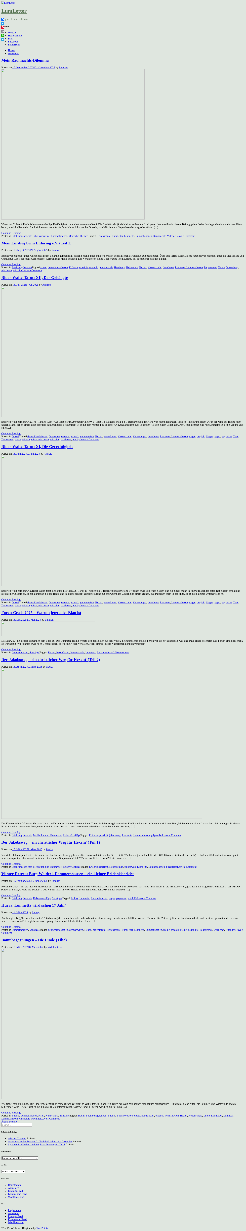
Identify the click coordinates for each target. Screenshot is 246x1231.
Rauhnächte (159, 236)
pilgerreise (156, 835)
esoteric (65, 436)
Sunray (55, 250)
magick (200, 436)
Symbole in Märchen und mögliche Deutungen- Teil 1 (36, 1144)
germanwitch (106, 267)
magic (192, 436)
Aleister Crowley (17, 1138)
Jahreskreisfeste (41, 236)
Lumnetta (129, 236)
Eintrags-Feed (15, 1191)
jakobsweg (115, 835)
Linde (206, 1115)
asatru (43, 267)
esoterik (93, 267)
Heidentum (132, 267)
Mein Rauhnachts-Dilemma (25, 60)
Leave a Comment (185, 236)
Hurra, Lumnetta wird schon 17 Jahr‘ (33, 905)
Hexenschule (15, 35)
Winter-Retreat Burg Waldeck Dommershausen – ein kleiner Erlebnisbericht (67, 874)
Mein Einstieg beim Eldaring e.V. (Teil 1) (36, 243)
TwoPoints (42, 1228)
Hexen (142, 267)
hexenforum (110, 436)
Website (12, 32)
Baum (81, 1115)
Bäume (15, 1115)
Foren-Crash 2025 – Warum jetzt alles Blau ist (41, 612)
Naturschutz (52, 1115)
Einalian (63, 67)
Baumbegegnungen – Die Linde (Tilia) (34, 940)
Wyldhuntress (55, 947)
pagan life (193, 929)
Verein (221, 267)
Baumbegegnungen (96, 1115)
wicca (18, 439)
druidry (74, 898)
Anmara (46, 284)
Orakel (15, 436)
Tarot (235, 436)
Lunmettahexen (141, 835)
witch (34, 439)
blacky (49, 666)
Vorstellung (232, 267)
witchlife (17, 270)
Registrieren (14, 1185)
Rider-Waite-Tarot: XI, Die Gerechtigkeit (37, 446)
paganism (227, 436)
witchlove (66, 439)
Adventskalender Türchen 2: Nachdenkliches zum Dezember (40, 1141)
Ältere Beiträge (9, 1121)
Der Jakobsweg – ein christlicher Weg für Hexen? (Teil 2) (50, 659)
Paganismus (210, 267)
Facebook (13, 41)
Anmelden (13, 53)
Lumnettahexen (59, 236)
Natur (41, 1115)
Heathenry (119, 267)
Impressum (14, 44)
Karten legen (139, 436)
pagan (217, 436)
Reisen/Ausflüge (71, 835)
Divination (54, 436)
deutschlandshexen (58, 267)
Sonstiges (34, 652)
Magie (209, 436)
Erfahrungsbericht (78, 267)
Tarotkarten (7, 439)
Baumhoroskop (125, 1115)
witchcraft (6, 270)
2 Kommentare (121, 652)
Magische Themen (78, 236)
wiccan (26, 439)
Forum (51, 652)
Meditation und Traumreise (47, 835)
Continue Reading (11, 233)
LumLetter (14, 11)
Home (11, 50)
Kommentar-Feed (17, 1194)
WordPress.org (16, 1197)
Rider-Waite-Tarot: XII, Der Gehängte (34, 277)
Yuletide (171, 236)
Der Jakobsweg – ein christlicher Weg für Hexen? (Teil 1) (50, 842)
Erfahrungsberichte (22, 236)
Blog (10, 38)
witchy (76, 439)
